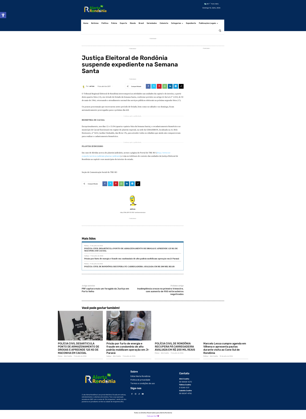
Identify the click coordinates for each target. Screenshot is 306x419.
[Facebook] (148, 86)
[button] (3, 15)
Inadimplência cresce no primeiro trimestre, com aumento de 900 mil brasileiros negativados (160, 291)
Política (205, 356)
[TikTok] (139, 393)
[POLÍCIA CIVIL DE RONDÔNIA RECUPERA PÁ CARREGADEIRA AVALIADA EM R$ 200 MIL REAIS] (177, 325)
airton (91, 86)
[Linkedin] (170, 86)
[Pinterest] (159, 86)
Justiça (86, 256)
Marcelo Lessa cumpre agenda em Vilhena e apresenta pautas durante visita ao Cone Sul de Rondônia (224, 348)
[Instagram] (135, 393)
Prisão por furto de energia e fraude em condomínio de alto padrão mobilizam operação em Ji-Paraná (131, 258)
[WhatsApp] (164, 86)
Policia (86, 245)
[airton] (84, 86)
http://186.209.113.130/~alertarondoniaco (132, 212)
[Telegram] (175, 86)
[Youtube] (142, 393)
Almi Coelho (68, 356)
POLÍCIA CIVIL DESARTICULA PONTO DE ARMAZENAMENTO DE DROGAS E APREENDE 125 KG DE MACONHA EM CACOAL (131, 249)
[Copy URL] (181, 86)
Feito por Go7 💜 (153, 416)
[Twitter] (153, 86)
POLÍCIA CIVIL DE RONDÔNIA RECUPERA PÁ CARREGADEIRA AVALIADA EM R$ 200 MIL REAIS (129, 266)
